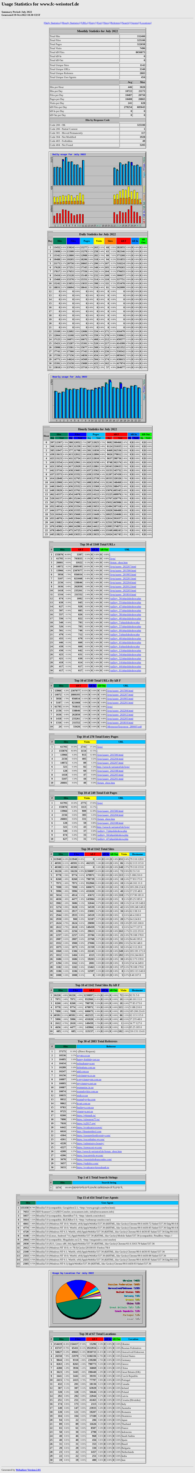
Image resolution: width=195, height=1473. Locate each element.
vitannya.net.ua (85, 1111)
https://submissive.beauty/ (90, 1143)
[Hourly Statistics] (71, 23)
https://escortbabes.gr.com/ (91, 1139)
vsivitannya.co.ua (86, 1075)
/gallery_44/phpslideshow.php (125, 666)
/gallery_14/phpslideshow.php (125, 662)
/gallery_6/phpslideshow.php (125, 646)
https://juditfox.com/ (87, 1163)
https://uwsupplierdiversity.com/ (93, 1135)
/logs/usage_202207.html (123, 566)
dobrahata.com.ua (86, 1067)
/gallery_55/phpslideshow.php (125, 602)
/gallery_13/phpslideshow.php (125, 650)
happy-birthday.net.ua (88, 1059)
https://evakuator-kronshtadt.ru (93, 1167)
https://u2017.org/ (86, 1123)
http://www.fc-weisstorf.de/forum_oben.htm (99, 1151)
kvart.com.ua (83, 1103)
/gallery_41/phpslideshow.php (125, 642)
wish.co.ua (82, 1095)
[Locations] (145, 23)
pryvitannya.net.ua (86, 1083)
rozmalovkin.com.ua (87, 1091)
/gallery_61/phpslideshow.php (125, 670)
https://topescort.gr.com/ (89, 1147)
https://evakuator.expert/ (89, 1127)
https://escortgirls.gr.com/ (90, 1155)
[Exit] (99, 23)
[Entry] (92, 23)
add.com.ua (83, 1071)
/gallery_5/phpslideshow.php (125, 634)
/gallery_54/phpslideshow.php (125, 654)
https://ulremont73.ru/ (88, 1119)
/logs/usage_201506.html (123, 570)
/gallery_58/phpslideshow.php (125, 614)
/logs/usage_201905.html (123, 574)
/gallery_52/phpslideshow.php (125, 658)
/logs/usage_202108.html (110, 770)
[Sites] (106, 23)
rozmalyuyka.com (86, 1099)
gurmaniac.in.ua (85, 1087)
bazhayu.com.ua (85, 1107)
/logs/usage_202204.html (123, 582)
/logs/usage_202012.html (123, 586)
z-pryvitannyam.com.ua (89, 1079)
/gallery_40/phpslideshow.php (125, 638)
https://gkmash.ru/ (86, 1115)
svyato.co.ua (83, 1055)
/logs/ (113, 558)
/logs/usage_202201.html (123, 578)
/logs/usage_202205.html (123, 590)
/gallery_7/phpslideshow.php (125, 622)
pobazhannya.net (86, 1063)
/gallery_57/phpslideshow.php (125, 626)
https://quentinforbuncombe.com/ (94, 1159)
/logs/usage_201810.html (123, 594)
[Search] (125, 23)
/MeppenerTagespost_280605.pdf (124, 726)
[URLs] (84, 23)
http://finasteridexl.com (89, 1131)
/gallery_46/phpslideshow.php (125, 618)
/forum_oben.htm (119, 562)
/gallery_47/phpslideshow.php (125, 606)
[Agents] (134, 23)
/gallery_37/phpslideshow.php (125, 610)
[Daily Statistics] (52, 23)
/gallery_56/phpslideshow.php (125, 598)
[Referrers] (115, 23)
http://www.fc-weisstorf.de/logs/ (113, 766)
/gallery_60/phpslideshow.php (125, 630)
